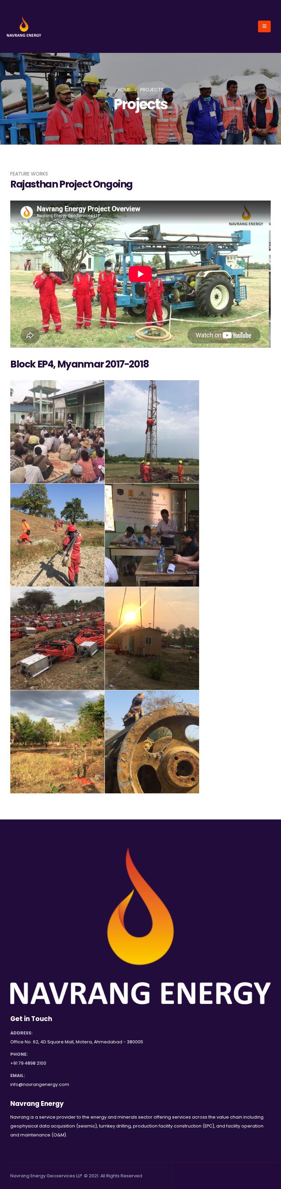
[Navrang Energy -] (24, 26)
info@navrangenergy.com (39, 1084)
